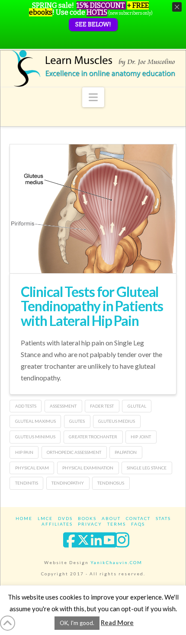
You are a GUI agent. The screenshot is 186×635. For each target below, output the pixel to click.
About (111, 518)
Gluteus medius (116, 421)
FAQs (138, 524)
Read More (117, 622)
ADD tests (25, 405)
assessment (63, 405)
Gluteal (137, 405)
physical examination (87, 467)
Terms (116, 524)
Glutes (77, 421)
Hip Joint (141, 436)
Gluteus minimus (35, 436)
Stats (163, 518)
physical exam (32, 467)
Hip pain (24, 452)
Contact (138, 518)
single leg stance (147, 467)
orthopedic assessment (74, 452)
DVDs (65, 518)
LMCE (45, 518)
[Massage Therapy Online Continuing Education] (93, 68)
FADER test (102, 405)
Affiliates (57, 524)
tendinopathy (67, 482)
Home (24, 518)
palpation (126, 452)
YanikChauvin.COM (116, 562)
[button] (93, 97)
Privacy (90, 524)
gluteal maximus (35, 421)
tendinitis (26, 482)
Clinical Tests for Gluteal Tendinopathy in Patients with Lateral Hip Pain (92, 306)
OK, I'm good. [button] (77, 622)
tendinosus (110, 482)
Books (87, 518)
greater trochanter (93, 436)
